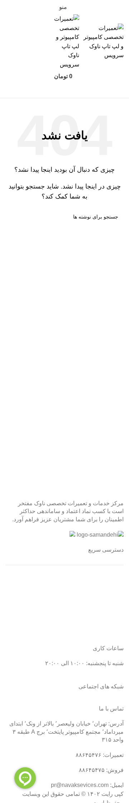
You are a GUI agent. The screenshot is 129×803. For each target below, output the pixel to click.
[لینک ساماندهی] (100, 535)
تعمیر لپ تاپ (108, 593)
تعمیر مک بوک (107, 606)
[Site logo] (101, 41)
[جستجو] (64, 91)
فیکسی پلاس (108, 633)
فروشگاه (113, 620)
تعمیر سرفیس (107, 580)
